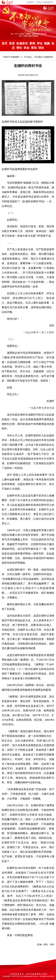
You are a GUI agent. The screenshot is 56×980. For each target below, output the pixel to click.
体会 (26, 47)
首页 (4, 43)
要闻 (32, 43)
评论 (40, 43)
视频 (47, 43)
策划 (34, 47)
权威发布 (22, 43)
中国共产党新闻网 (11, 57)
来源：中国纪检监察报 (20, 935)
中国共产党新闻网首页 (44, 2)
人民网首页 (30, 2)
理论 (19, 47)
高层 (12, 43)
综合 (41, 47)
